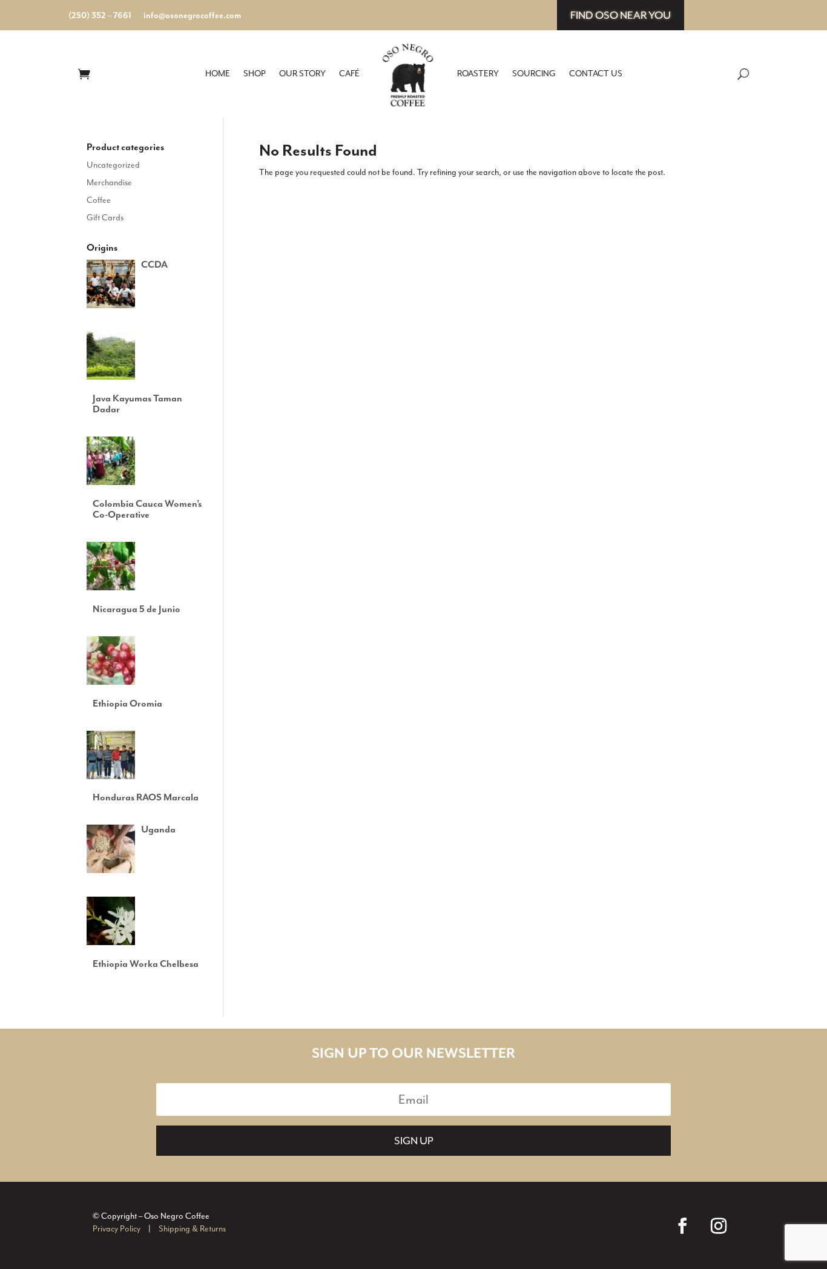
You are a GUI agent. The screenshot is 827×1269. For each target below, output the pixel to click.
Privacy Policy (116, 1229)
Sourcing (534, 73)
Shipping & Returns (192, 1229)
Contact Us (595, 73)
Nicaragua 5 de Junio (136, 609)
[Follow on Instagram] (718, 1226)
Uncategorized (113, 165)
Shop (254, 73)
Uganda (158, 830)
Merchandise (109, 182)
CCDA (154, 265)
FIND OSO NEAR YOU (620, 15)
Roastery (478, 73)
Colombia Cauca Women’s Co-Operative (147, 510)
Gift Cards (105, 218)
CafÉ (349, 73)
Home (217, 73)
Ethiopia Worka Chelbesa (146, 964)
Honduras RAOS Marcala (146, 798)
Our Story (302, 73)
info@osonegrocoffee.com (192, 16)
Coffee (99, 200)
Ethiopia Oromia (127, 704)
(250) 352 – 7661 (99, 16)
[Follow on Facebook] (682, 1226)
